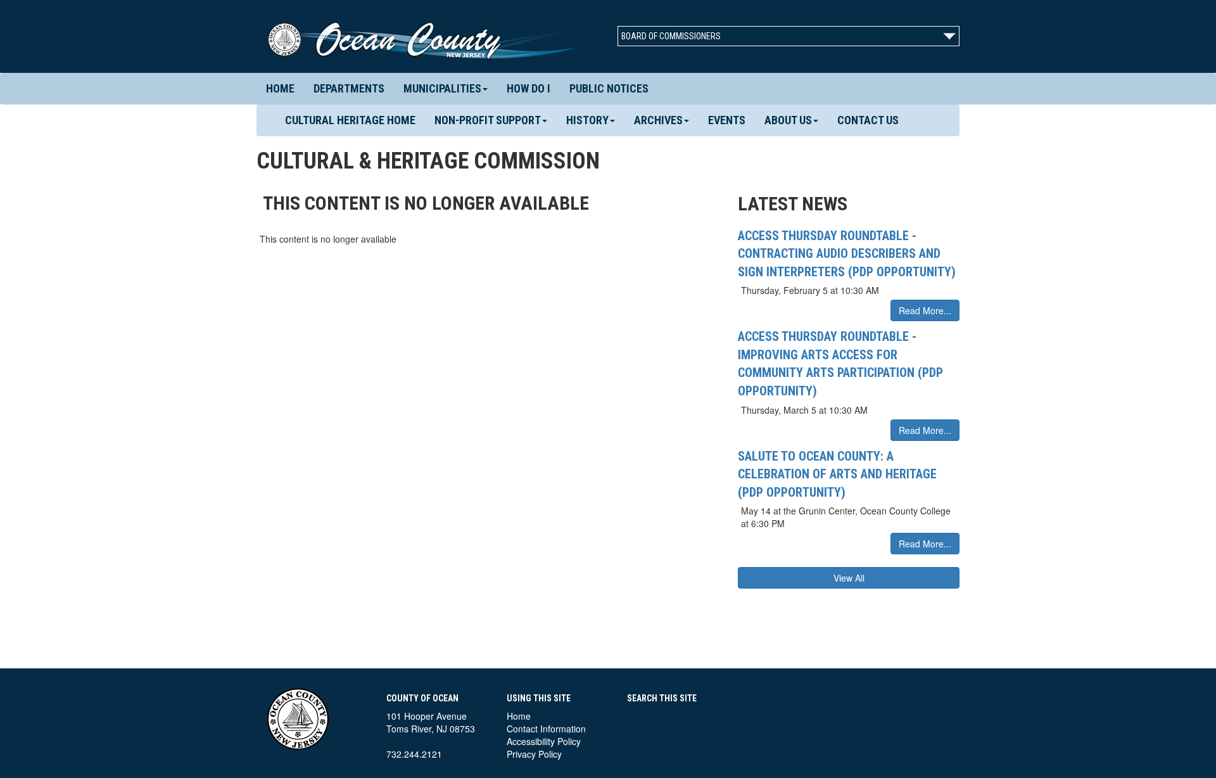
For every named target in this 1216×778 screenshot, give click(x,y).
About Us (788, 120)
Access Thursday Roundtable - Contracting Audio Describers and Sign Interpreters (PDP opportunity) (847, 253)
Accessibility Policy (544, 741)
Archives (658, 120)
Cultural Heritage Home (350, 120)
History (587, 120)
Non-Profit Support (487, 120)
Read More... (925, 310)
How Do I (528, 88)
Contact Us (868, 120)
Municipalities (442, 88)
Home (280, 88)
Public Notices (609, 88)
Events (726, 120)
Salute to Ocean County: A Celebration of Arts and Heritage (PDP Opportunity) (837, 474)
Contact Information (546, 728)
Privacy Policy (534, 754)
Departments (349, 88)
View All (848, 577)
